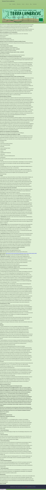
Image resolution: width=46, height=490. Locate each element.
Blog (31, 4)
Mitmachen (19, 4)
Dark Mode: (2, 489)
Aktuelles (13, 4)
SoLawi (23, 4)
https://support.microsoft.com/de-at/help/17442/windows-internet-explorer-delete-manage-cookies (21, 253)
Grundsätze (35, 4)
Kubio (35, 486)
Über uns (27, 4)
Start (10, 4)
